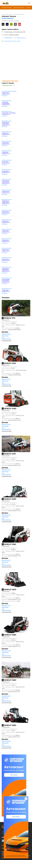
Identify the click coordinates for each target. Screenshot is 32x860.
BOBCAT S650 (10, 725)
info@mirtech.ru (21, 38)
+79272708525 (5, 211)
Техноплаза (5, 335)
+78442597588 (5, 279)
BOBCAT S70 (9, 318)
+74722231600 (12, 113)
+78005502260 (5, 191)
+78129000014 (5, 133)
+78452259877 (5, 171)
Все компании (10, 14)
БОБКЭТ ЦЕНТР (6, 334)
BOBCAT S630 (10, 680)
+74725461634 (5, 161)
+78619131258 (5, 152)
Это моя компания (7, 18)
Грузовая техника (18, 7)
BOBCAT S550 (10, 544)
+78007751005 (8, 38)
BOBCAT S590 (10, 635)
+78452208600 (5, 103)
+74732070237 (5, 123)
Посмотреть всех (6, 340)
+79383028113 (5, 290)
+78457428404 (5, 180)
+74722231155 (5, 113)
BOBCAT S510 (10, 454)
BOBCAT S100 (10, 363)
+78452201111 (5, 102)
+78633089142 (5, 268)
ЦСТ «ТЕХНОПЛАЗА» (6, 338)
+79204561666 (5, 142)
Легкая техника (6, 7)
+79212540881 (5, 230)
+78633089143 (5, 270)
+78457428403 (5, 182)
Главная (4, 14)
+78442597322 (5, 280)
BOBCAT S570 (10, 590)
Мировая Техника (19, 14)
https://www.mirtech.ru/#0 (12, 41)
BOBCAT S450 (10, 409)
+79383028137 (5, 202)
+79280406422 (5, 201)
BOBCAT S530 (10, 499)
